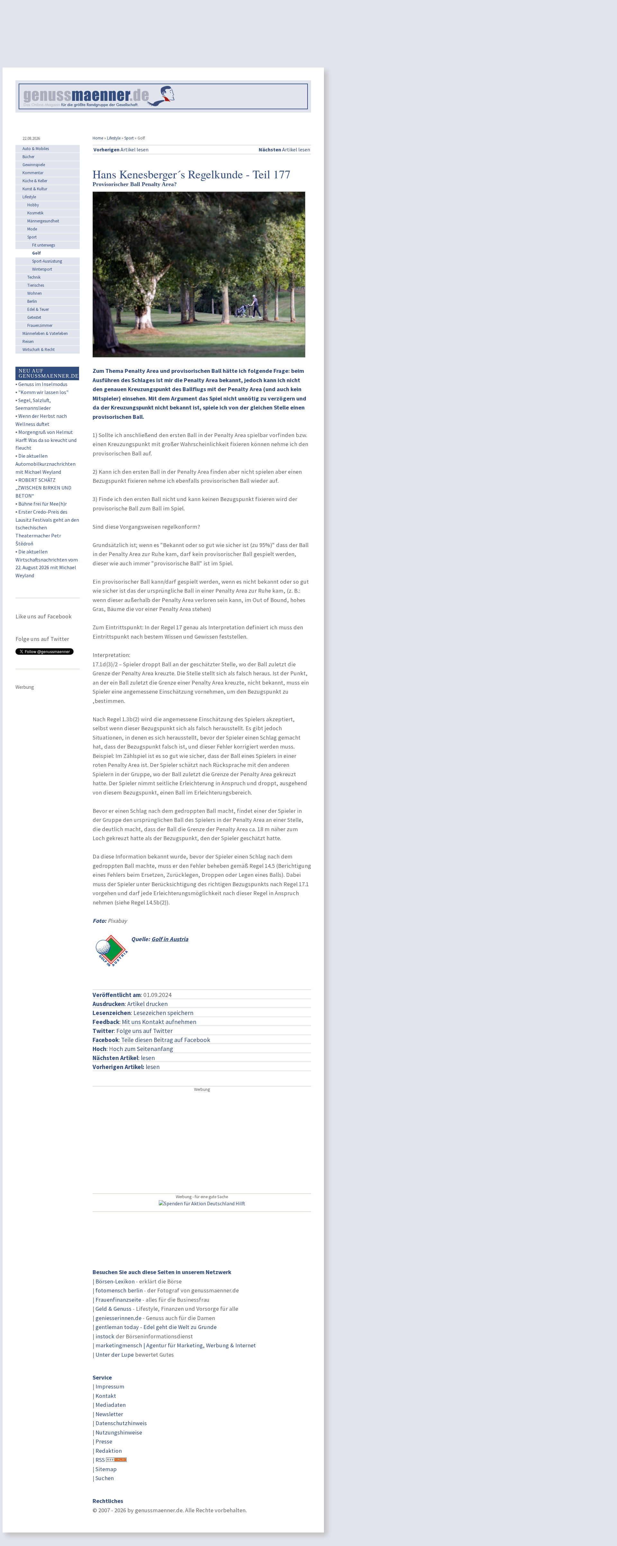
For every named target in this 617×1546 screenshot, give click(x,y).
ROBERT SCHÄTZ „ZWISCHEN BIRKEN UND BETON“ (43, 488)
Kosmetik (35, 213)
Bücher (28, 156)
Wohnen (34, 293)
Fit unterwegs (43, 245)
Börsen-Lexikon (115, 1281)
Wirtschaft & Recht (38, 349)
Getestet (34, 317)
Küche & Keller (34, 181)
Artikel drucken (147, 1004)
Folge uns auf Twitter (144, 1031)
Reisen (28, 341)
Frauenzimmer (39, 325)
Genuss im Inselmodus (42, 384)
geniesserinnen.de (118, 1318)
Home (98, 138)
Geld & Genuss (113, 1308)
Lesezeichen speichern (163, 1013)
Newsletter (109, 1414)
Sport (129, 138)
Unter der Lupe (114, 1354)
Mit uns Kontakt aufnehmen (159, 1022)
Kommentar (32, 172)
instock (104, 1336)
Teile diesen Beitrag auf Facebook (165, 1040)
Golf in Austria (169, 939)
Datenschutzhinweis (121, 1423)
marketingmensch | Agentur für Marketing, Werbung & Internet (175, 1345)
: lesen (124, 1058)
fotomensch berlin (119, 1290)
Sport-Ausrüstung (47, 261)
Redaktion (108, 1450)
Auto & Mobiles (35, 148)
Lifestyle (114, 138)
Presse (103, 1441)
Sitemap (106, 1469)
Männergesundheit (43, 221)
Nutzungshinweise (118, 1432)
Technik (33, 277)
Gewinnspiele (33, 164)
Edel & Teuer (38, 309)
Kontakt (105, 1395)
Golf (36, 253)
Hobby (33, 205)
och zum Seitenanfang (143, 1049)
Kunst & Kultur (34, 189)
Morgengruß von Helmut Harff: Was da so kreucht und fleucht (45, 440)
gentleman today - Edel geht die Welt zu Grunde (156, 1327)
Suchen (104, 1478)
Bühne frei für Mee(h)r (42, 503)
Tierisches (35, 285)
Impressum (109, 1386)
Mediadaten (110, 1404)
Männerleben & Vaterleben (45, 333)
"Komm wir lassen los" (43, 392)
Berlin (32, 301)
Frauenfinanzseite (118, 1299)
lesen (126, 1067)
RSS (100, 1459)
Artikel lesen (121, 149)
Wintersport (42, 269)
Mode (32, 229)
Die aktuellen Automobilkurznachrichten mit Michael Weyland (45, 464)
